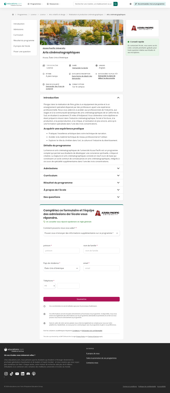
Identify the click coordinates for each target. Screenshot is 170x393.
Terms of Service (93, 336)
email (86, 263)
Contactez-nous (92, 363)
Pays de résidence (51, 263)
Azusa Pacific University (54, 48)
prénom (47, 245)
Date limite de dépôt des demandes (82, 77)
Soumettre (81, 299)
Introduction (19, 24)
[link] (116, 14)
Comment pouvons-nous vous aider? (60, 228)
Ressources (54, 4)
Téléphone (48, 280)
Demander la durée (80, 68)
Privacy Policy (80, 336)
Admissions (18, 29)
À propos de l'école (22, 46)
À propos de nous (93, 353)
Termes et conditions (130, 386)
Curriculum (18, 35)
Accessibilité (161, 386)
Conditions (76, 331)
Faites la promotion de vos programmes (101, 358)
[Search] (115, 4)
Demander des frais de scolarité (55, 87)
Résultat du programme (24, 40)
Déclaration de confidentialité (92, 331)
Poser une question (22, 51)
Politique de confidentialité (147, 386)
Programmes (35, 4)
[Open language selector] (130, 4)
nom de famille (90, 245)
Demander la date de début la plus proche (106, 77)
